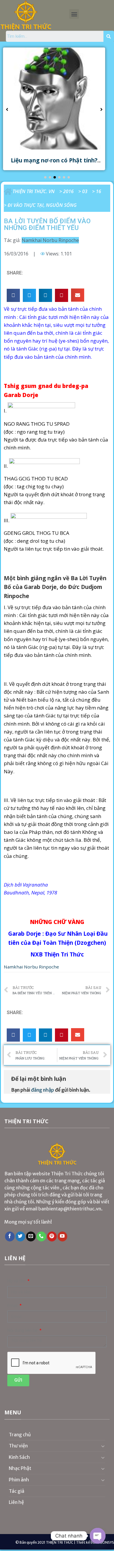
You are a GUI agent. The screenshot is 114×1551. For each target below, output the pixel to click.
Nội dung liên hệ (23, 1330)
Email (13, 1305)
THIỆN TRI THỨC (59, 1542)
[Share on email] (77, 295)
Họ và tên (17, 1281)
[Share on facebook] (13, 295)
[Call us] (41, 1236)
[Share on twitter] (29, 295)
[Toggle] (103, 1445)
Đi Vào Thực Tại (26, 205)
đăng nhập (42, 1090)
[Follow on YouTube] (62, 1236)
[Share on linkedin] (45, 295)
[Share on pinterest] (61, 295)
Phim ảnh (19, 1480)
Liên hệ (16, 1502)
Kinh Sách (19, 1457)
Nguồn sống (61, 205)
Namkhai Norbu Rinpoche (50, 240)
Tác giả (16, 1491)
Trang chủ (20, 1434)
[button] (74, 14)
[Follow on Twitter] (20, 1236)
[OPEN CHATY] (98, 1536)
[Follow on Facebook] (10, 1236)
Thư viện (18, 1446)
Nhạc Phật (20, 1468)
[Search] (108, 36)
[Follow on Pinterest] (52, 1236)
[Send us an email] (31, 1236)
